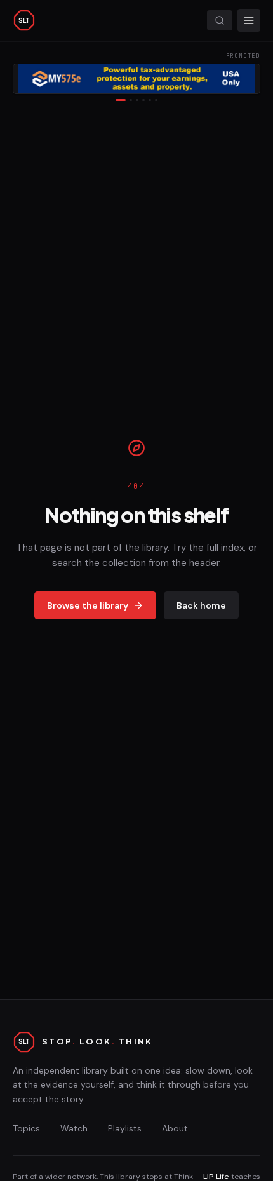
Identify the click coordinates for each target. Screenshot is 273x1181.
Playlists (125, 1128)
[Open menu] (248, 20)
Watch (74, 1128)
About (175, 1128)
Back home (201, 605)
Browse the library (87, 605)
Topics (26, 1128)
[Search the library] (219, 20)
